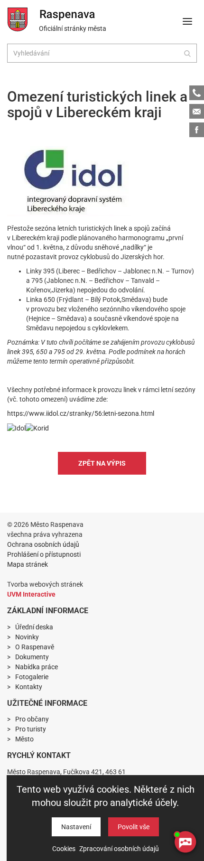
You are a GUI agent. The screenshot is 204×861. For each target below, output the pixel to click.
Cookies (63, 848)
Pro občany (32, 719)
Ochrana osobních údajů (43, 544)
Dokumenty (32, 657)
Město (24, 739)
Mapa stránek (27, 564)
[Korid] (37, 427)
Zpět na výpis (102, 463)
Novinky (27, 637)
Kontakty (28, 687)
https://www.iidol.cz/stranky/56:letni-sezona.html (80, 413)
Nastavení (76, 827)
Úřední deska (34, 627)
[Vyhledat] (187, 53)
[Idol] (69, 181)
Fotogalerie (31, 677)
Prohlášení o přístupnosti (44, 554)
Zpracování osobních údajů (119, 848)
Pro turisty (30, 729)
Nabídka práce (36, 667)
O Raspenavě (34, 647)
